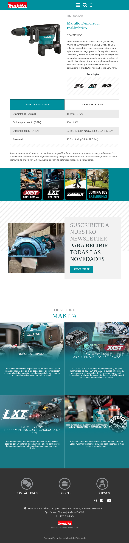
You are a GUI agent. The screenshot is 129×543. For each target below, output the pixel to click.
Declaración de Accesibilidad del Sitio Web (65, 538)
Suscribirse (81, 269)
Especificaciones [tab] (37, 104)
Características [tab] (91, 104)
